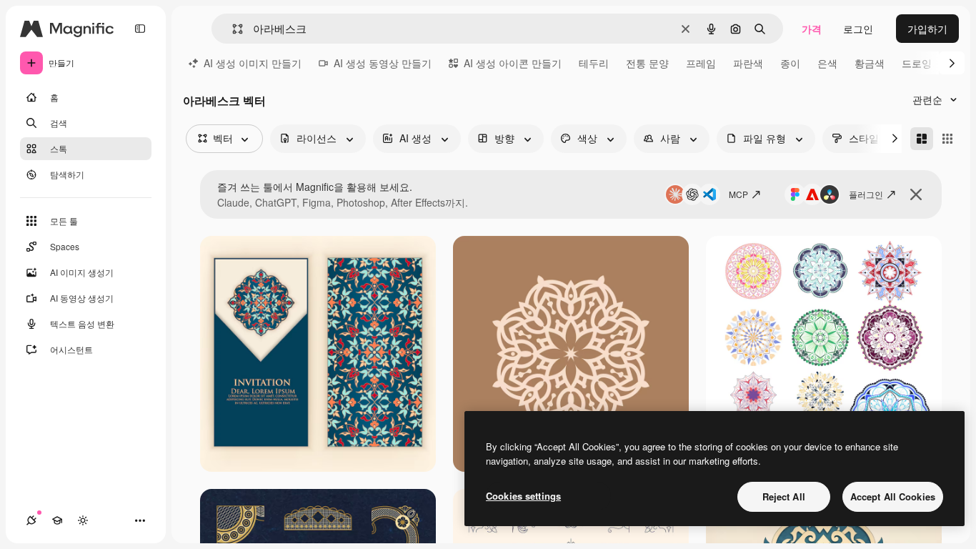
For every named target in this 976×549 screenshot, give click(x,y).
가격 (812, 28)
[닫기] (916, 194)
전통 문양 (647, 63)
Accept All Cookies (892, 496)
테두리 (594, 63)
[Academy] (57, 520)
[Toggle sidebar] (140, 28)
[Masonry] (921, 138)
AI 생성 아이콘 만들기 (513, 63)
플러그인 (866, 194)
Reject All (783, 496)
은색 (827, 63)
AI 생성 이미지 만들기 (253, 63)
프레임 (701, 63)
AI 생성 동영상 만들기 (383, 63)
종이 (790, 63)
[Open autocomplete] (232, 29)
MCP (738, 194)
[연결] (31, 520)
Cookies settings (523, 496)
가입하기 (927, 28)
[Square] (947, 138)
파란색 (748, 63)
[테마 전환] (82, 520)
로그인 (858, 28)
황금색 (870, 63)
